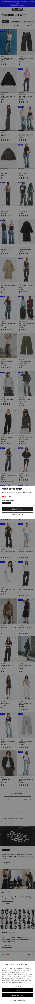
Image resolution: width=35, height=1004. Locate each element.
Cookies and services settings (17, 1000)
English (7, 503)
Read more (17, 986)
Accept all (17, 990)
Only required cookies (17, 995)
